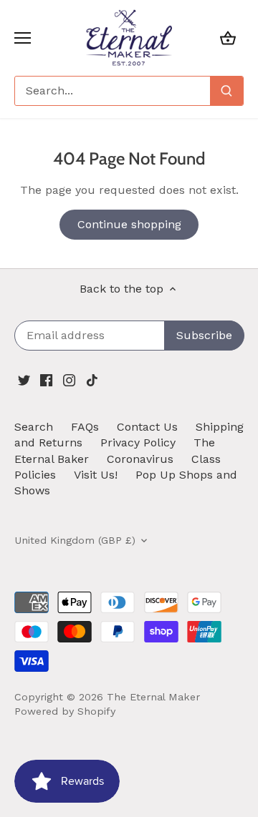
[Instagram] (69, 379)
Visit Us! (96, 474)
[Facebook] (46, 379)
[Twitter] (24, 379)
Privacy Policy (138, 442)
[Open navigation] (22, 38)
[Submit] (226, 91)
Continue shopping (129, 224)
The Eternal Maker (153, 697)
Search (33, 427)
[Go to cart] (227, 37)
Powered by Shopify (64, 711)
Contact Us (147, 427)
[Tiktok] (92, 379)
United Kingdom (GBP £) (74, 540)
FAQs (85, 427)
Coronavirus (140, 459)
